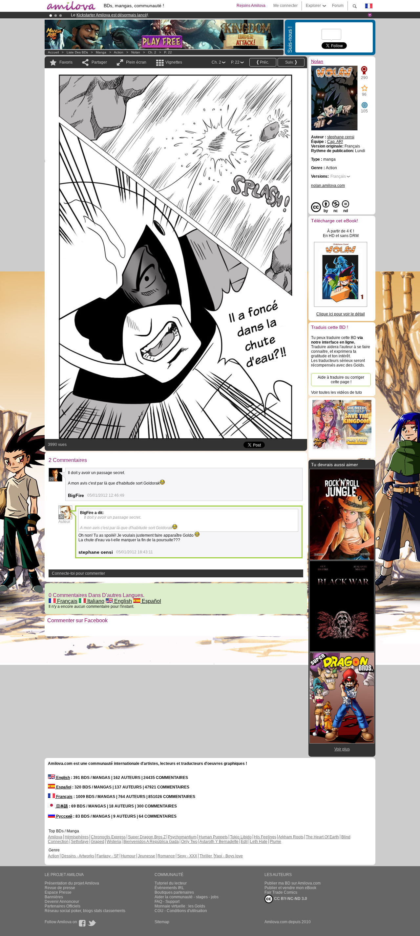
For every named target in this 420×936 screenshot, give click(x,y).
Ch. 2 (152, 52)
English (122, 601)
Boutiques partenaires (174, 892)
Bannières (54, 897)
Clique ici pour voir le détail (340, 314)
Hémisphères (77, 837)
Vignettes (173, 62)
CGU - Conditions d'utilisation (181, 910)
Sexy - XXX (187, 856)
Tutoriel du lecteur (171, 883)
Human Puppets (213, 837)
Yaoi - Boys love (228, 856)
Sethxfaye (80, 841)
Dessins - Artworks (77, 856)
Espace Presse (58, 892)
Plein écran (136, 62)
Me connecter (285, 5)
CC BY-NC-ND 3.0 (290, 898)
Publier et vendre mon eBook (290, 888)
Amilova (55, 837)
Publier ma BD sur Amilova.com (292, 883)
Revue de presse (60, 888)
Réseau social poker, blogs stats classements (85, 910)
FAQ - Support (167, 901)
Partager (99, 62)
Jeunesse (146, 856)
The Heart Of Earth (322, 837)
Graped (97, 841)
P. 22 (168, 52)
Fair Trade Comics (280, 892)
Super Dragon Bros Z (147, 837)
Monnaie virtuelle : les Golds (180, 906)
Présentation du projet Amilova (72, 883)
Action (118, 52)
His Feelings (265, 837)
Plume (275, 841)
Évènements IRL (169, 888)
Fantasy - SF (107, 856)
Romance (166, 856)
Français (66, 601)
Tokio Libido (241, 837)
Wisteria (114, 841)
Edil (244, 841)
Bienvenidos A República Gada (151, 841)
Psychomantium (182, 837)
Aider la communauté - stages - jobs (187, 897)
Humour (128, 856)
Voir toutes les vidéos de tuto (336, 392)
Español (150, 601)
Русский (63, 816)
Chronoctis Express (108, 837)
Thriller (206, 856)
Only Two (189, 841)
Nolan (135, 52)
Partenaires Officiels (62, 906)
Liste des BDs (77, 52)
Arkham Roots (291, 837)
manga (101, 52)
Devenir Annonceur (62, 901)
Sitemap (162, 922)
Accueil (53, 52)
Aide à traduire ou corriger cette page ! (341, 379)
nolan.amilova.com (328, 185)
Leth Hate (258, 841)
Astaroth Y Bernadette (219, 841)
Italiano (95, 601)
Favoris (66, 62)
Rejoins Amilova (251, 5)
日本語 (61, 806)
